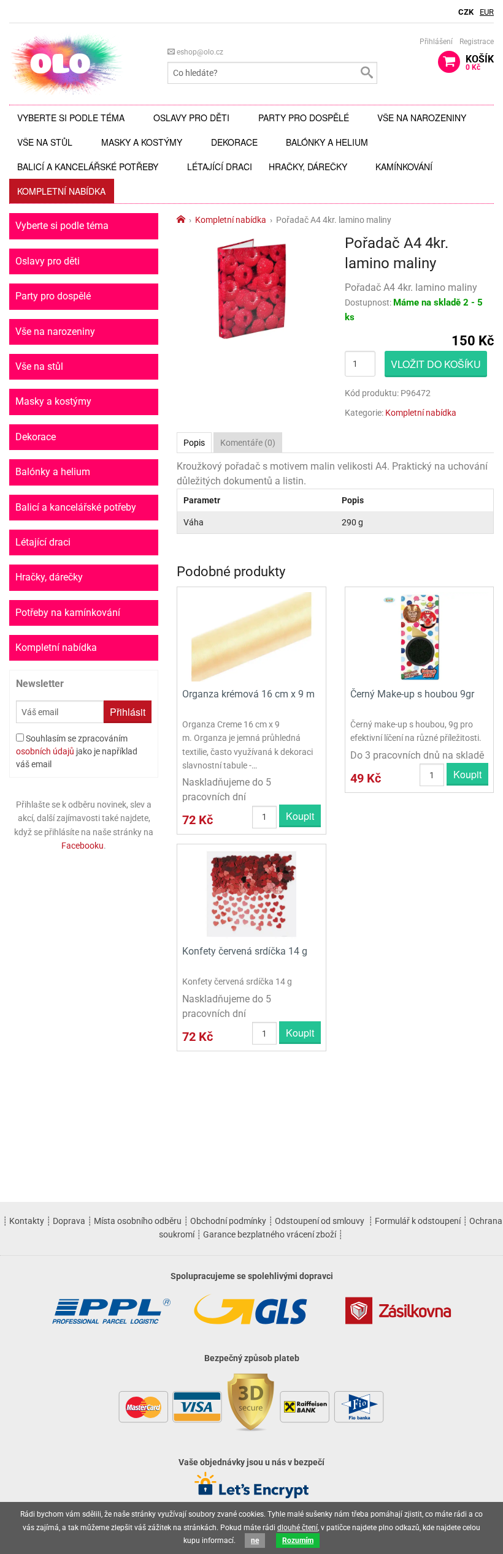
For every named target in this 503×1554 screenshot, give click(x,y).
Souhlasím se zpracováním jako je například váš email (76, 751)
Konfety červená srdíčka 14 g (244, 951)
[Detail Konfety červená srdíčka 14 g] (251, 893)
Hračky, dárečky (308, 166)
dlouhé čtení (297, 1527)
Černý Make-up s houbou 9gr (412, 694)
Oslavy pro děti (191, 117)
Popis (194, 443)
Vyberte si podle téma (71, 117)
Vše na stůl (44, 142)
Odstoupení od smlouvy (319, 1221)
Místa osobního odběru (138, 1221)
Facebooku (82, 845)
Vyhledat (366, 73)
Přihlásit (127, 712)
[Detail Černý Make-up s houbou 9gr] (419, 636)
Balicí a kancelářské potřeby (87, 166)
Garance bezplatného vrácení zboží (269, 1234)
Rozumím (297, 1540)
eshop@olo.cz (199, 52)
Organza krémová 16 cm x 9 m (248, 694)
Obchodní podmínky (228, 1221)
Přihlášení (436, 41)
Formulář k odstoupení (418, 1221)
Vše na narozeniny (421, 117)
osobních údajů (45, 751)
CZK (466, 12)
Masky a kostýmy (141, 142)
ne (255, 1540)
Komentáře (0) (247, 443)
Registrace (476, 41)
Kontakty (26, 1221)
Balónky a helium (327, 142)
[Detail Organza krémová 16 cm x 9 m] (251, 636)
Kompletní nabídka (61, 191)
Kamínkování (403, 166)
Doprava (69, 1221)
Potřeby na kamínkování (67, 612)
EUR (487, 12)
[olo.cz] (67, 63)
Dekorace (234, 142)
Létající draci (219, 166)
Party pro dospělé (303, 117)
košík (480, 62)
